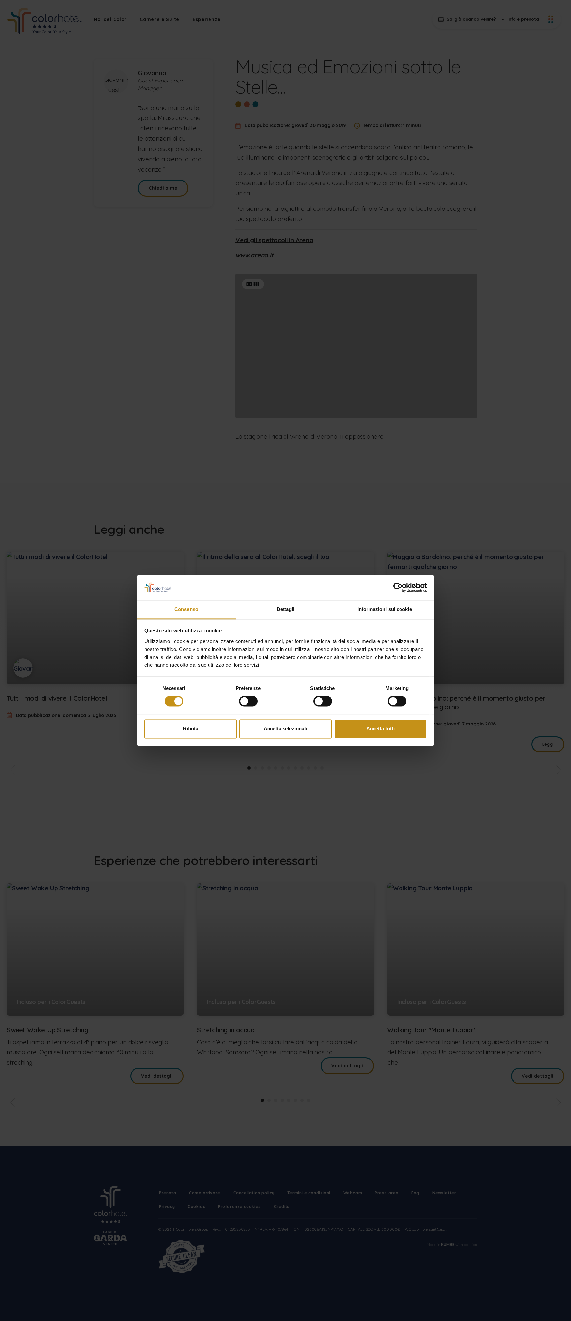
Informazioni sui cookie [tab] (384, 609)
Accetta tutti (380, 728)
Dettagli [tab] (286, 609)
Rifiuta (190, 728)
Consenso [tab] (186, 609)
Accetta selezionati (285, 728)
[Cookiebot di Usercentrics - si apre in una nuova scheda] (398, 588)
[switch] (248, 701)
